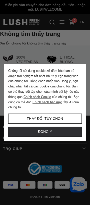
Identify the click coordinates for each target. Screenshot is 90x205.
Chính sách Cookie (37, 97)
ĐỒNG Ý (45, 132)
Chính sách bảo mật (47, 102)
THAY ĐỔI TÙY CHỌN (45, 119)
